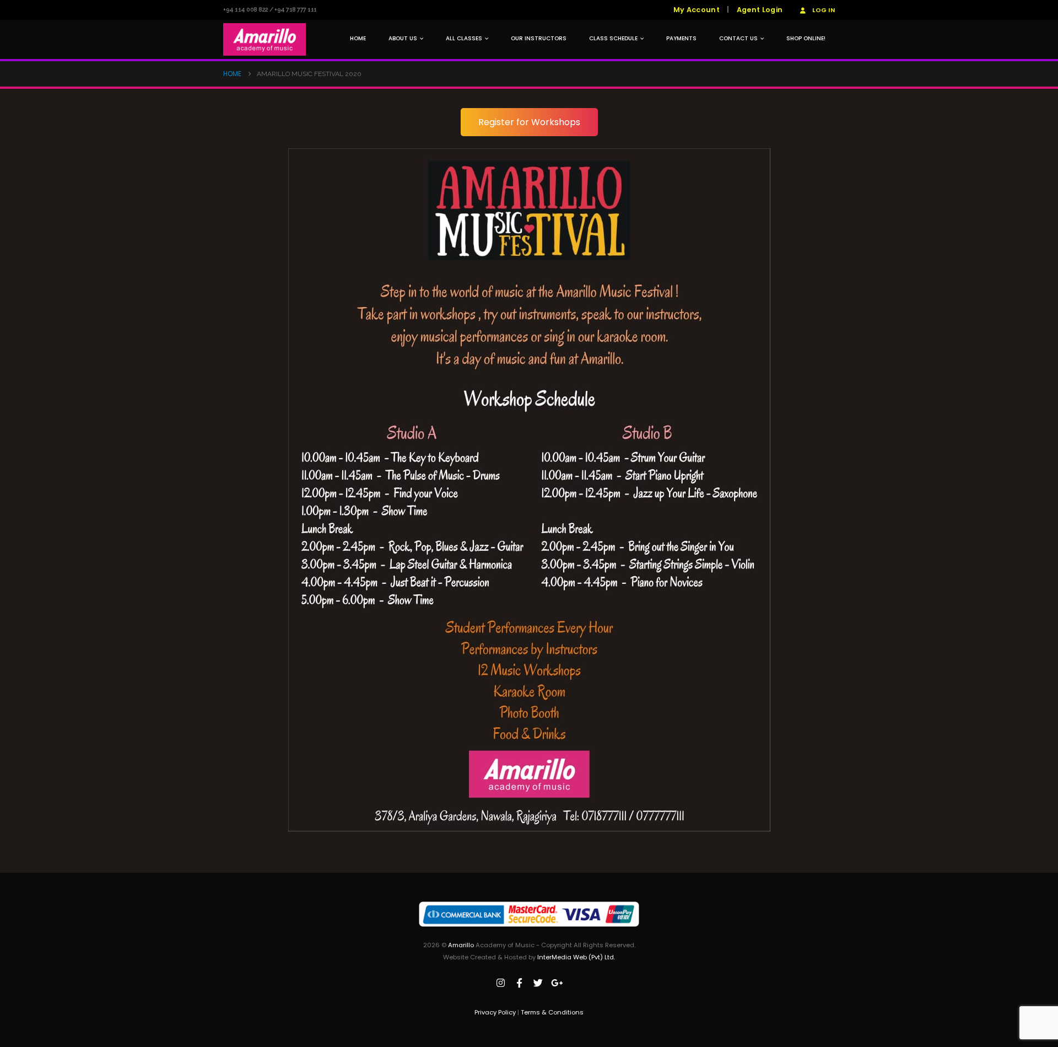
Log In (823, 10)
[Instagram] (501, 983)
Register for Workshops (529, 122)
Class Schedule (613, 38)
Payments (681, 38)
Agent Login (759, 9)
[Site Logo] (264, 39)
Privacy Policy (495, 1012)
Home (358, 38)
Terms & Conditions (552, 1012)
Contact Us (738, 38)
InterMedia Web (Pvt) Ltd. (576, 957)
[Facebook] (519, 983)
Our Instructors (538, 38)
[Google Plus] (557, 983)
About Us (402, 38)
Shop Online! (805, 38)
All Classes (464, 38)
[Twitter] (538, 983)
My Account (696, 9)
